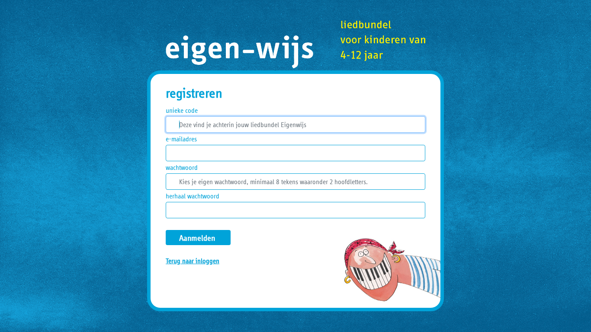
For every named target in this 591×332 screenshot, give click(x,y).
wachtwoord (182, 167)
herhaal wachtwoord (192, 196)
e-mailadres (181, 139)
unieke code (182, 110)
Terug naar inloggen (192, 261)
